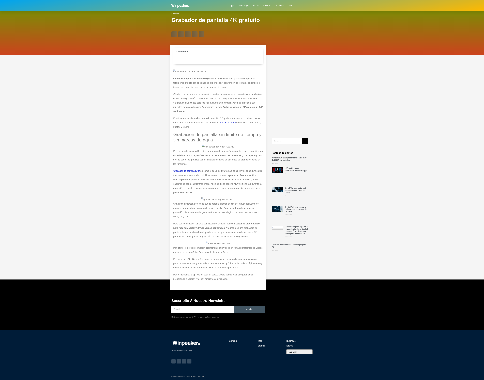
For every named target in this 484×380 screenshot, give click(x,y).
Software (267, 6)
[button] (174, 34)
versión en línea (228, 122)
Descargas (244, 6)
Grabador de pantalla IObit (186, 171)
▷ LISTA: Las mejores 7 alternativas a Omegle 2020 (295, 190)
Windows (280, 6)
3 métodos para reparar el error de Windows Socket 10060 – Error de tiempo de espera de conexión (296, 230)
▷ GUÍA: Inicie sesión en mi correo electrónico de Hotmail (296, 209)
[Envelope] (306, 6)
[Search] (305, 141)
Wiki (290, 6)
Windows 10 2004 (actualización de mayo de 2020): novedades (290, 159)
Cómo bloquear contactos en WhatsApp (296, 169)
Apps (232, 6)
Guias (256, 6)
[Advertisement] (290, 97)
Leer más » (275, 163)
